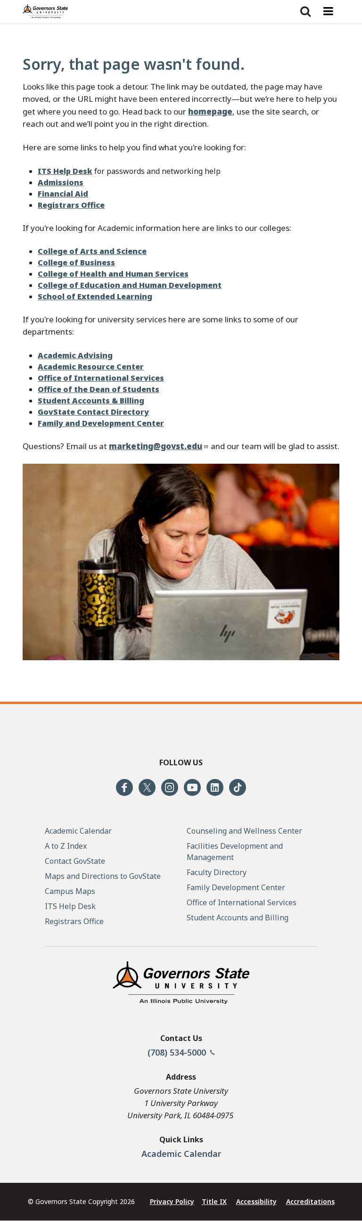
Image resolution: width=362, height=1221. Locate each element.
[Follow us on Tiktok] (237, 787)
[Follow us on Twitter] (147, 787)
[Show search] (305, 11)
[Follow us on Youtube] (192, 787)
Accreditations (310, 1201)
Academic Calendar (181, 1153)
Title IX (214, 1201)
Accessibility (256, 1201)
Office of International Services (241, 902)
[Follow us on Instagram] (169, 787)
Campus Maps (70, 891)
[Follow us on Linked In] (214, 787)
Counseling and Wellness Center (244, 831)
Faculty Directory (217, 872)
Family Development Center (236, 887)
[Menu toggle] (328, 11)
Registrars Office (74, 921)
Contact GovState (75, 861)
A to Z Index (66, 846)
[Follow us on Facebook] (124, 787)
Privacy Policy (172, 1201)
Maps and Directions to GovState (103, 876)
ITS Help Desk (70, 906)
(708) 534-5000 (178, 1052)
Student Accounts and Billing (237, 917)
